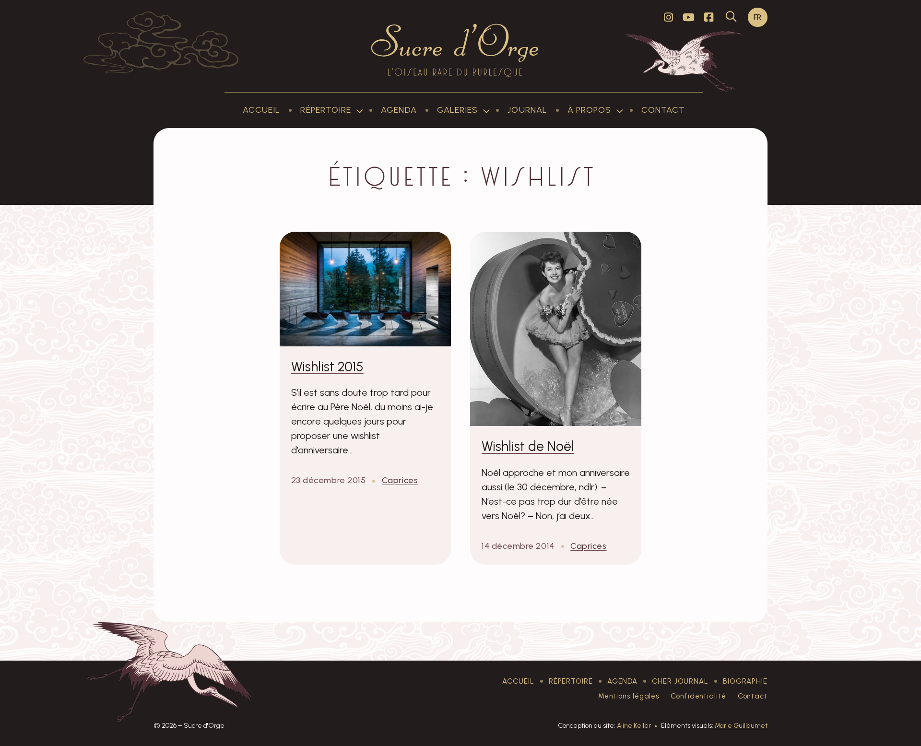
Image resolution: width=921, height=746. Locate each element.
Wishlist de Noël (528, 446)
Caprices (400, 480)
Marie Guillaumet (741, 726)
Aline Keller (634, 726)
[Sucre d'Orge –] (455, 50)
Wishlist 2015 (327, 366)
